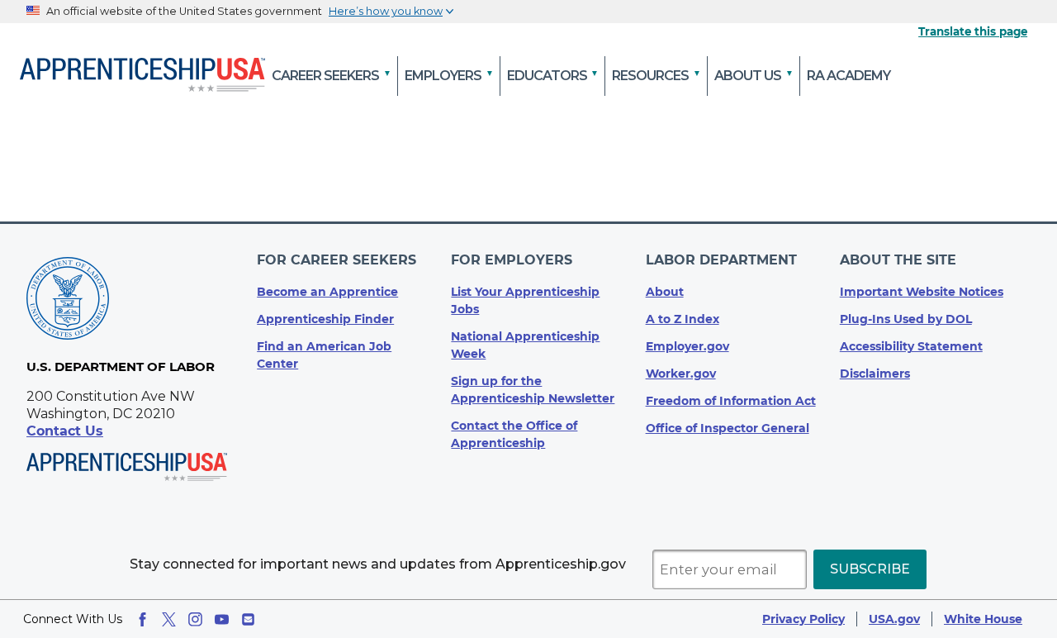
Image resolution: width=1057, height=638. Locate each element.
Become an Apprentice (327, 291)
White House (983, 619)
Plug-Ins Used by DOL (906, 319)
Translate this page (972, 31)
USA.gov (894, 619)
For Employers (511, 260)
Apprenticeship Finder (325, 319)
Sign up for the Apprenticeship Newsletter (532, 390)
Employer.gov (687, 346)
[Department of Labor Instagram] (195, 619)
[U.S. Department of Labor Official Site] (67, 301)
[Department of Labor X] (169, 619)
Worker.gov (681, 373)
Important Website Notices (921, 291)
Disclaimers (875, 373)
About (665, 291)
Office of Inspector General (727, 428)
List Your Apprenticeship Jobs (525, 300)
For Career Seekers (336, 260)
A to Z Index (682, 319)
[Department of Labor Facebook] (142, 619)
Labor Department (721, 260)
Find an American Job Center (324, 355)
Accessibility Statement (911, 346)
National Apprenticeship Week (525, 345)
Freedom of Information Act (731, 400)
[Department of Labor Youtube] (222, 619)
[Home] (142, 76)
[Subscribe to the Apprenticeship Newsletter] (248, 619)
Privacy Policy (803, 619)
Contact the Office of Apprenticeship (514, 434)
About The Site (898, 260)
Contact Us (64, 431)
